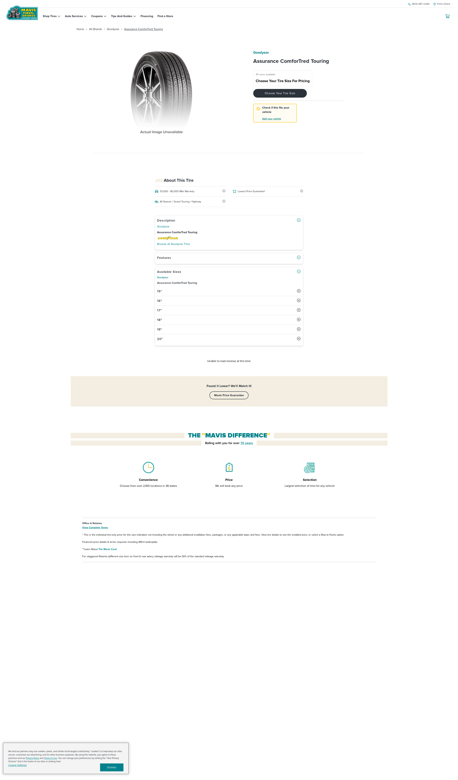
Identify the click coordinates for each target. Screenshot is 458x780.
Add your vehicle (271, 118)
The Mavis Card (107, 549)
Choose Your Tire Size (280, 93)
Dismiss (111, 767)
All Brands (95, 29)
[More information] (223, 191)
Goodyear (113, 29)
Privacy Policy (32, 758)
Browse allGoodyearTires (173, 244)
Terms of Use (50, 758)
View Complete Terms (95, 527)
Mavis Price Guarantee (229, 395)
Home (80, 29)
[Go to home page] (22, 13)
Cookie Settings (17, 765)
